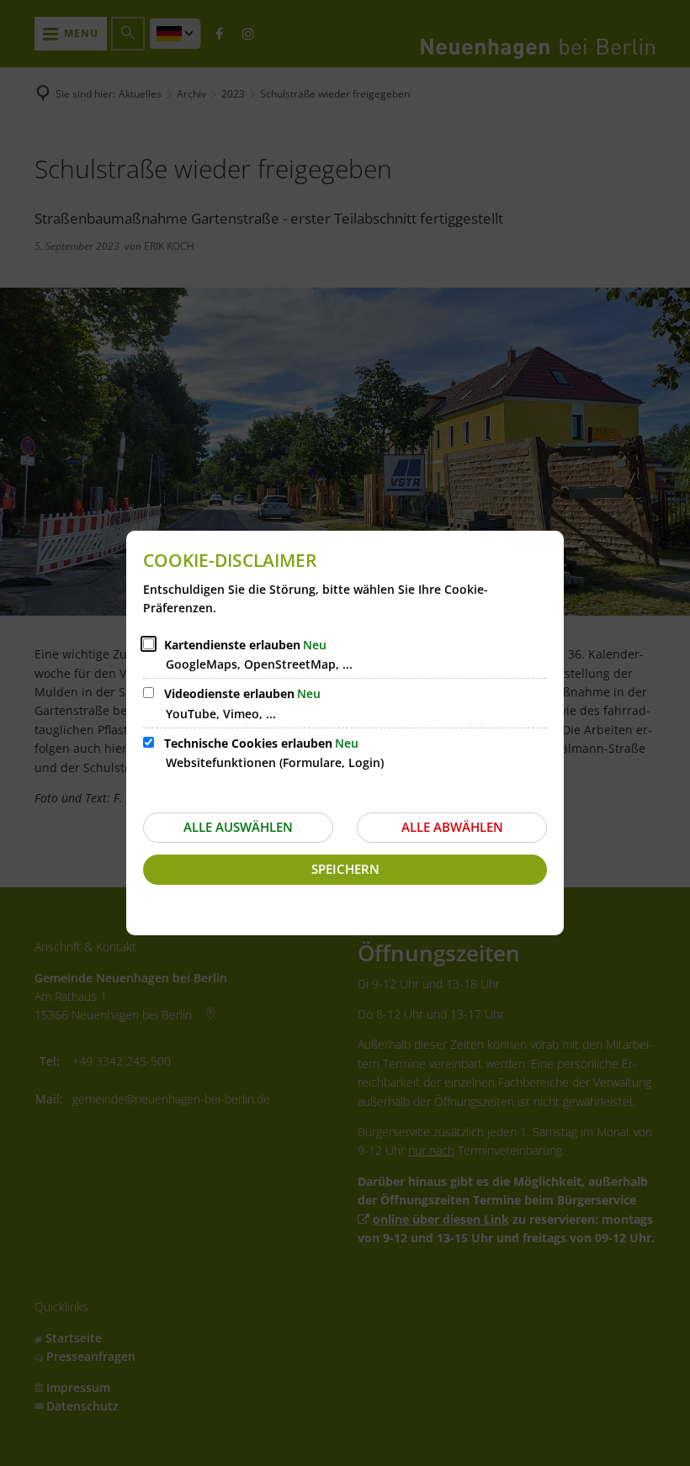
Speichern (345, 868)
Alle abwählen (452, 826)
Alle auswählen (238, 826)
